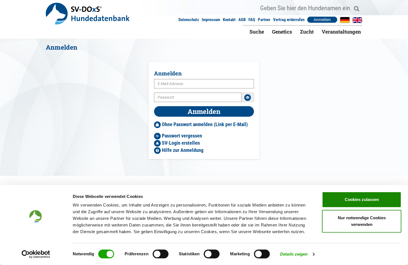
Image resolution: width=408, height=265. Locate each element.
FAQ (251, 19)
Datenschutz (188, 19)
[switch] (160, 253)
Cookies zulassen (362, 199)
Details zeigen (294, 254)
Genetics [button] (282, 31)
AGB (242, 19)
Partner (264, 19)
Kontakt (229, 19)
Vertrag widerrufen (288, 19)
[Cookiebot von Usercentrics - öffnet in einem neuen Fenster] (36, 254)
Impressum (211, 19)
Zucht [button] (307, 31)
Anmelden (322, 19)
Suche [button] (257, 31)
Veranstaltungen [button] (341, 31)
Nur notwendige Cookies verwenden (362, 221)
